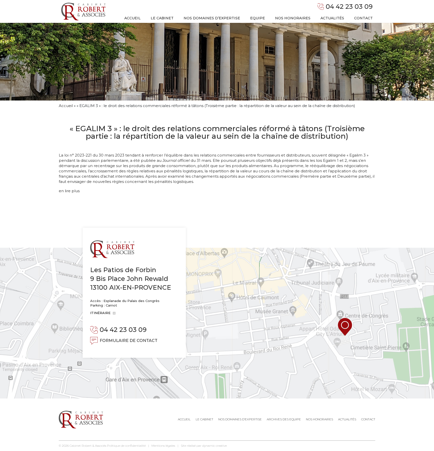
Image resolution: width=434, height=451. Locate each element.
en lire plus (69, 190)
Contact (363, 18)
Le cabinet (162, 18)
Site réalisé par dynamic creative (204, 445)
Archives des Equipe (284, 419)
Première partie (316, 176)
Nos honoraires (292, 18)
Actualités (332, 18)
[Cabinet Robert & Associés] (83, 11)
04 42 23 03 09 (349, 6)
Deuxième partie (353, 176)
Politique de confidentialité (126, 445)
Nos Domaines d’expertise (240, 419)
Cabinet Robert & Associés (88, 445)
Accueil (132, 18)
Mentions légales (163, 445)
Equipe (257, 18)
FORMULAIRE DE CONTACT (128, 340)
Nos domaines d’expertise (212, 18)
